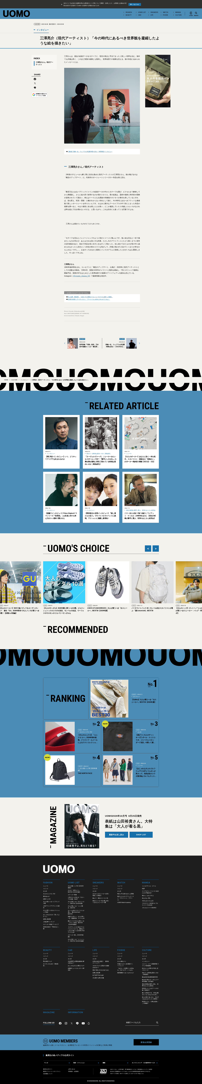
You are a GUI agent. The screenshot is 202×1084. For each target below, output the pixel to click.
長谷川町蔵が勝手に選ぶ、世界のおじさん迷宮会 (140, 510)
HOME (6, 380)
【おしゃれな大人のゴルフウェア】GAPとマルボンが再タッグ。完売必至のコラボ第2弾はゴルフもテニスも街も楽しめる (146, 772)
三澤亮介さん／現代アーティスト (44, 63)
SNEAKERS (154, 12)
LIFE (152, 15)
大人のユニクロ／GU (85, 732)
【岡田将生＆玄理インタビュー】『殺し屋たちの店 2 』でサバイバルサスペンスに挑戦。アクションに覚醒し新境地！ (100, 515)
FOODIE (165, 15)
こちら (142, 1073)
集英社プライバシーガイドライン (51, 1071)
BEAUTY (129, 15)
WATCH (165, 12)
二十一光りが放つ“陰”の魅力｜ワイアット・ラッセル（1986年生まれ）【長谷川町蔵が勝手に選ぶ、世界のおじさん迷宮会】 (140, 515)
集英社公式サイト (47, 1069)
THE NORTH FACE (85, 773)
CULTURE (178, 15)
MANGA (178, 12)
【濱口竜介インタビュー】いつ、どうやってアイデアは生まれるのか (60, 458)
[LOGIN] (191, 13)
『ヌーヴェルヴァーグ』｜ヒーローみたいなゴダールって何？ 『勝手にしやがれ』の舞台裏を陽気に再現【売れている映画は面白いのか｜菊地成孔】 (100, 460)
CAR (139, 15)
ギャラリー (136, 696)
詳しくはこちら (134, 4)
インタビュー (42, 30)
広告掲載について (47, 1073)
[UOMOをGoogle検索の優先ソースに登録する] (39, 94)
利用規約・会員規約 (73, 1071)
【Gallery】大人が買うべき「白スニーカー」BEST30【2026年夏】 (144, 701)
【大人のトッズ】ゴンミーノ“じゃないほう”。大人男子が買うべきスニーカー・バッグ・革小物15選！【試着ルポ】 (152, 610)
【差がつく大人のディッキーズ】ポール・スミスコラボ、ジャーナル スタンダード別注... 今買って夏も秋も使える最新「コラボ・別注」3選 (145, 739)
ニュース (128, 453)
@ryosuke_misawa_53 (81, 276)
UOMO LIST (142, 12)
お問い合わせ (71, 1069)
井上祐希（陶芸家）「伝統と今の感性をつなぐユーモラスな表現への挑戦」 (90, 297)
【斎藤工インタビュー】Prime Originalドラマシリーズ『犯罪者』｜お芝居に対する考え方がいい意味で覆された (61, 515)
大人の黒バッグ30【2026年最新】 (87, 769)
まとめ (139, 732)
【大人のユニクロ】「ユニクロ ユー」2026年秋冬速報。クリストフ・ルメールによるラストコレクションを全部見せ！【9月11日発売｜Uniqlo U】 (88, 739)
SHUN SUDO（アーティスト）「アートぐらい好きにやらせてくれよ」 (89, 299)
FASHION (129, 12)
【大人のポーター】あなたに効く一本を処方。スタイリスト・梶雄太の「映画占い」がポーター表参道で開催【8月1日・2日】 (139, 459)
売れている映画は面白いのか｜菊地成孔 (98, 453)
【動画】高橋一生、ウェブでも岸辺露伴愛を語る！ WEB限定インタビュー (90, 151)
